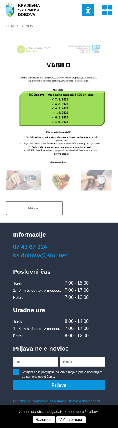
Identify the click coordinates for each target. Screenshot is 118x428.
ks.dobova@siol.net (40, 255)
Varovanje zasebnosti (49, 401)
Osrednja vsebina (12, 3)
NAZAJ (34, 208)
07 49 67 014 (30, 247)
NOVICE (32, 26)
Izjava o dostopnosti (84, 401)
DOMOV (13, 26)
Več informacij (71, 419)
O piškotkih (21, 401)
